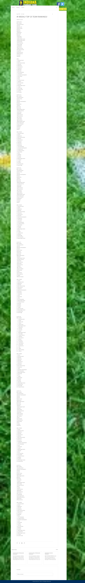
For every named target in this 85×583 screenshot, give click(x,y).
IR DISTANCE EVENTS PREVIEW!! (49, 554)
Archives (22, 7)
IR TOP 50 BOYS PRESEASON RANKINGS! (18, 554)
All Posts (13, 7)
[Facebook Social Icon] (58, 4)
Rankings (17, 7)
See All (57, 549)
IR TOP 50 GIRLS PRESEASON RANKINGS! (34, 554)
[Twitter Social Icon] (62, 4)
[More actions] (52, 14)
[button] (56, 7)
